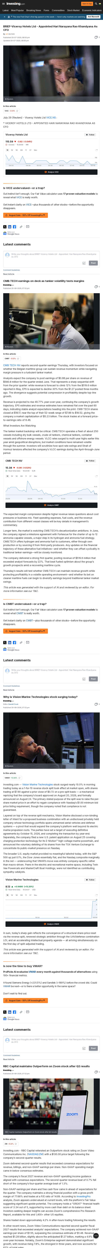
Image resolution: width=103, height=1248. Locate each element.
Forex (46, 10)
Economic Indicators (92, 10)
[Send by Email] (27, 226)
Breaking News (33, 10)
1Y (26, 150)
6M (21, 150)
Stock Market (73, 10)
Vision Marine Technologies (37, 784)
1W (12, 150)
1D (7, 150)
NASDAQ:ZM (35, 1154)
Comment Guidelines (11, 270)
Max (35, 150)
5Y (30, 150)
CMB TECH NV (11, 365)
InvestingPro (84, 1196)
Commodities (58, 10)
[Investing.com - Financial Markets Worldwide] (16, 3)
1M (17, 150)
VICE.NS (51, 117)
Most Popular (17, 10)
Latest (5, 10)
